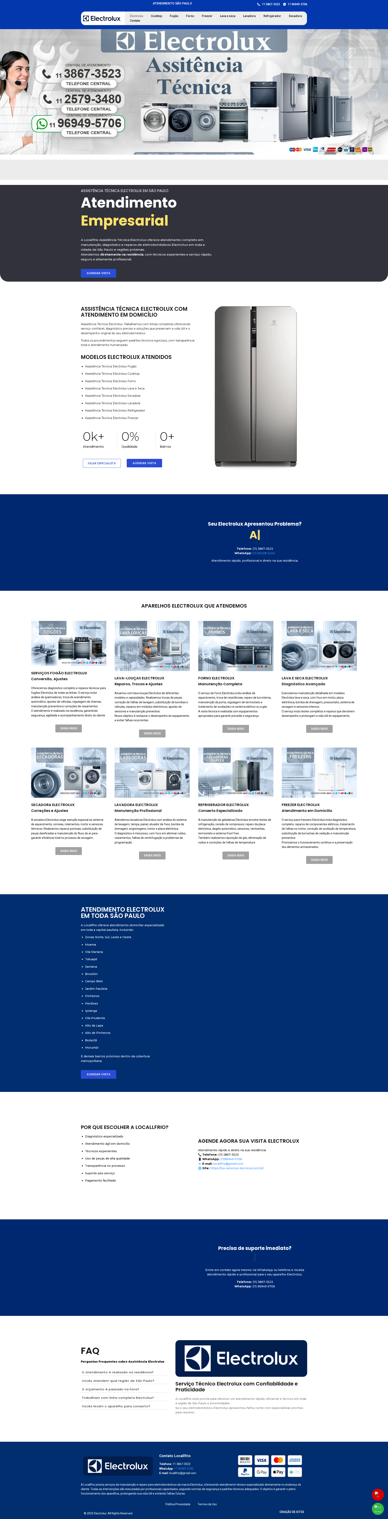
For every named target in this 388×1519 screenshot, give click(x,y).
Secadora (295, 16)
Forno (190, 16)
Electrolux (136, 16)
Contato (135, 20)
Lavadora (249, 16)
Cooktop (156, 16)
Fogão (174, 16)
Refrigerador (272, 16)
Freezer (207, 16)
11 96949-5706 (183, 1468)
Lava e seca (227, 16)
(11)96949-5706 (230, 1159)
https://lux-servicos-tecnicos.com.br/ (237, 1168)
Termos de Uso (207, 1504)
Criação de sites (291, 1512)
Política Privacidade (178, 1504)
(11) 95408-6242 (263, 553)
